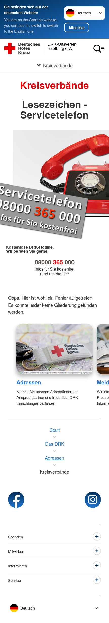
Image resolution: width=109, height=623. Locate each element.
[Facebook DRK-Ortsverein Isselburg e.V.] (16, 500)
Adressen (28, 382)
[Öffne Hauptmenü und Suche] (99, 49)
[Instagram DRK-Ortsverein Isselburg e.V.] (93, 500)
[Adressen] (54, 349)
